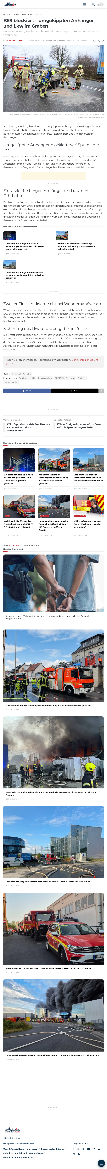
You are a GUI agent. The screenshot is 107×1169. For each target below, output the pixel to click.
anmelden (14, 545)
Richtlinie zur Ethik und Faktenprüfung (23, 1153)
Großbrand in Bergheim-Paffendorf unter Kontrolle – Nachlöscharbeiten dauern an (25, 275)
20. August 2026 (81, 535)
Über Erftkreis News (13, 1149)
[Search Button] (93, 4)
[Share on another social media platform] (101, 391)
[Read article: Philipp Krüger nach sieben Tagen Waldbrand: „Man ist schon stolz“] (89, 506)
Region (16, 14)
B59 (33, 378)
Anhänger (23, 378)
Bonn (42, 469)
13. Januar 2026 (35, 41)
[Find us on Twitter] (83, 1149)
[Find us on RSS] (79, 1154)
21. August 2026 (46, 535)
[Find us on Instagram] (78, 1149)
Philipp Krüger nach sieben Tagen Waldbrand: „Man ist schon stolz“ (87, 524)
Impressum (32, 1149)
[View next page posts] (56, 293)
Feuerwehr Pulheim (21, 374)
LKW (73, 378)
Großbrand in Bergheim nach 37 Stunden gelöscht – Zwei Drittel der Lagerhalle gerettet (25, 246)
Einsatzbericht (45, 378)
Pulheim (39, 14)
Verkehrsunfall (11, 382)
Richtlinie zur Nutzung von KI (18, 1157)
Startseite (7, 14)
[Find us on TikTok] (94, 1149)
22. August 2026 (65, 254)
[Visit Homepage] (10, 4)
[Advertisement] (53, 176)
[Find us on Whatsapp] (74, 1154)
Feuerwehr (50, 41)
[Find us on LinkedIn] (99, 1149)
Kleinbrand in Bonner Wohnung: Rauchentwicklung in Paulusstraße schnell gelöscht (76, 246)
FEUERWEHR (61, 378)
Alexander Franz (15, 41)
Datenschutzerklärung (52, 1149)
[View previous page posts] (51, 293)
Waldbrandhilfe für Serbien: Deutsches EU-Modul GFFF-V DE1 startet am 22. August (18, 524)
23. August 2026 (13, 254)
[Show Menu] (84, 4)
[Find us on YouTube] (88, 1149)
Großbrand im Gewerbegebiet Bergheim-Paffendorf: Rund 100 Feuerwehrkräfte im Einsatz (52, 1055)
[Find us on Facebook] (73, 1149)
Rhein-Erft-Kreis (27, 14)
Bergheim (9, 469)
